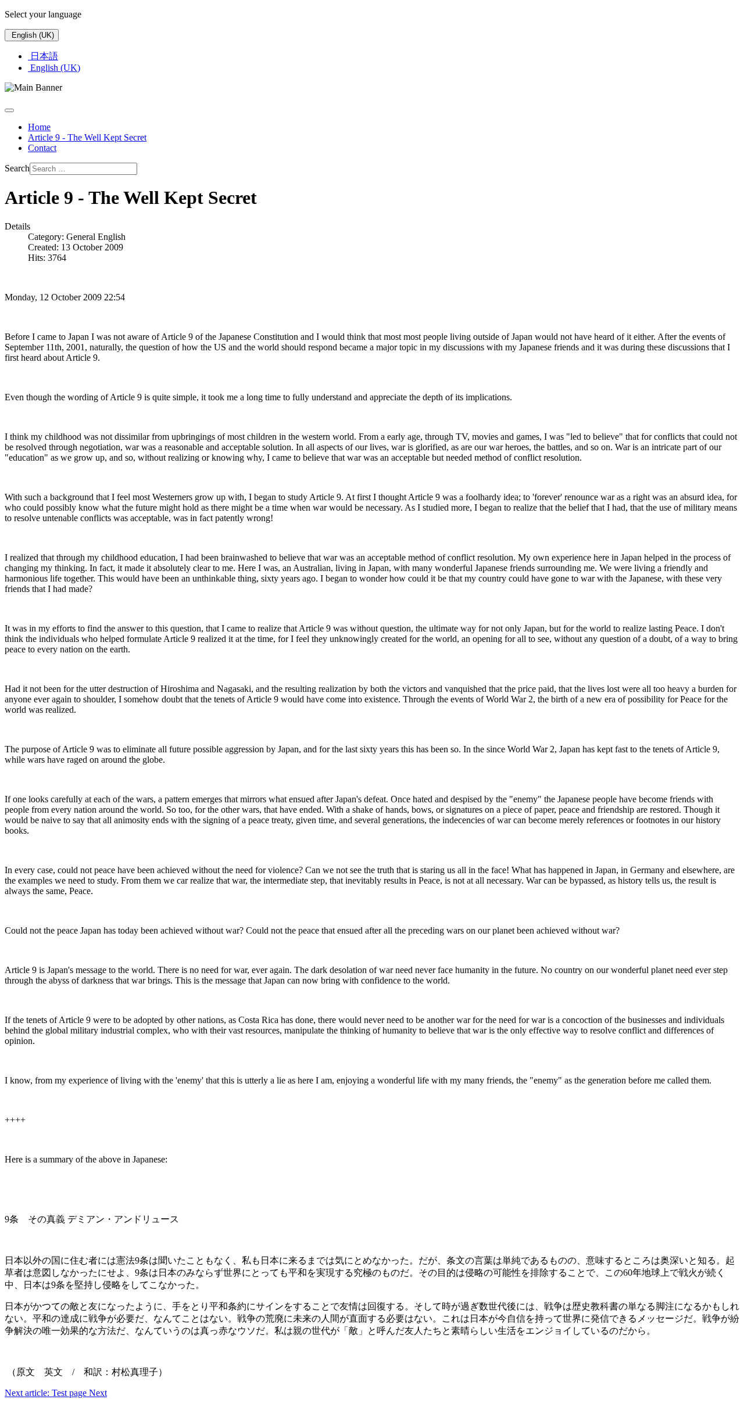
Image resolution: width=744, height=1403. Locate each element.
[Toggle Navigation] (9, 110)
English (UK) (31, 35)
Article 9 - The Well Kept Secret (87, 137)
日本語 (43, 56)
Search (17, 168)
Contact (42, 148)
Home (39, 127)
